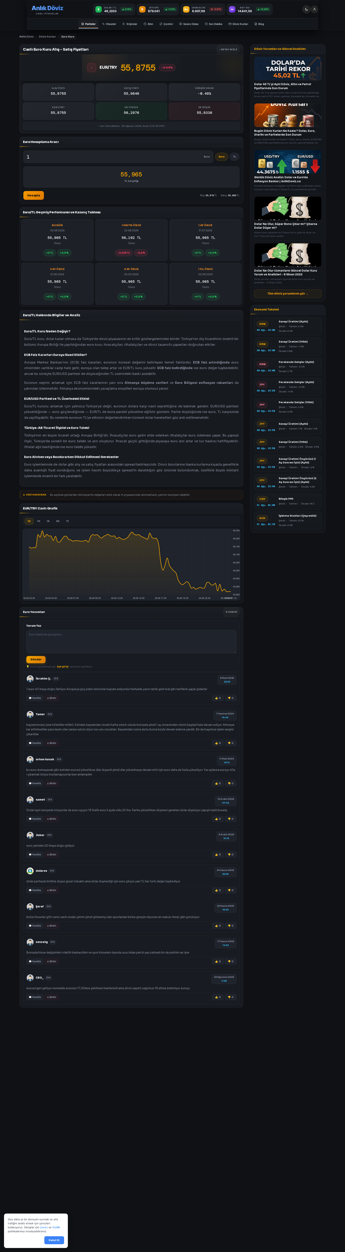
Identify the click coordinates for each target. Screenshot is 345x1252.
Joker (40, 835)
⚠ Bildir (52, 697)
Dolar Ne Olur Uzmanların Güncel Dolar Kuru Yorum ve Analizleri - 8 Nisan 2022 (285, 272)
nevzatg (42, 942)
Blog (261, 24)
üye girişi (62, 666)
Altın (150, 24)
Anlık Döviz (26, 36)
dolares (41, 871)
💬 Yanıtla (35, 697)
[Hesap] (314, 9)
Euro (222, 156)
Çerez (44, 1227)
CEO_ (40, 977)
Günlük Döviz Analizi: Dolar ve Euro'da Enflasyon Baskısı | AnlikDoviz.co (281, 179)
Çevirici (168, 24)
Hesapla (33, 195)
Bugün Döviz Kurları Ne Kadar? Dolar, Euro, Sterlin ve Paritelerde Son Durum (284, 133)
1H (38, 521)
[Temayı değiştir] (306, 9)
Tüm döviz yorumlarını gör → (288, 293)
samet (40, 799)
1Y (67, 521)
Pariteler (90, 24)
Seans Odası (190, 24)
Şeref (40, 906)
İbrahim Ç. (43, 678)
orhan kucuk (45, 759)
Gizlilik (56, 1227)
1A (48, 521)
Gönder (36, 659)
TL (234, 156)
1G (29, 521)
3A (57, 521)
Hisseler (111, 24)
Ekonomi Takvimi (266, 309)
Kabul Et (54, 1240)
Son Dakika (215, 24)
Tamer (40, 714)
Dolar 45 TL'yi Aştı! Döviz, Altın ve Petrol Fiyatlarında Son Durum (282, 86)
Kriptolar (132, 24)
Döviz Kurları (240, 24)
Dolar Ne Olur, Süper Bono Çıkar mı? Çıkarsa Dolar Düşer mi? (285, 226)
